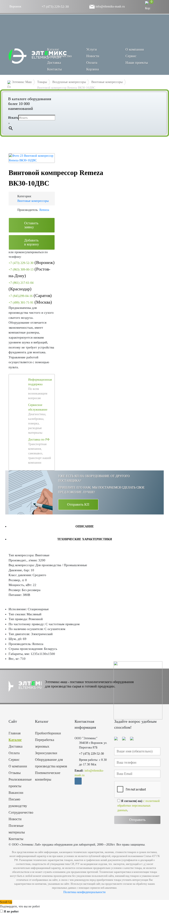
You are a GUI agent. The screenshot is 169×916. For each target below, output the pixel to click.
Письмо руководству (18, 802)
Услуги (91, 49)
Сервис (130, 56)
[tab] (84, 526)
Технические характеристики (84, 539)
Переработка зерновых (44, 743)
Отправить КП (78, 504)
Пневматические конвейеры (47, 776)
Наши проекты (136, 63)
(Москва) (30, 302)
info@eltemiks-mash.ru (110, 6)
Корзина (92, 69)
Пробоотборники (48, 733)
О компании (134, 49)
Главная (14, 733)
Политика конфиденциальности (84, 892)
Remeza (44, 210)
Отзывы (15, 773)
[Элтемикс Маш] (38, 56)
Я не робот (11, 911)
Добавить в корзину (31, 242)
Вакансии (16, 792)
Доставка (54, 63)
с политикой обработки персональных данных (138, 805)
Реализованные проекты (18, 783)
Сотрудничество (59, 56)
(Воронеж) (32, 262)
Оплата (91, 63)
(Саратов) (30, 295)
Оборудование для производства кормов (51, 763)
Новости (92, 56)
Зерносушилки (46, 753)
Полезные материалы (17, 829)
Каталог (15, 740)
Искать (13, 117)
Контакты (54, 69)
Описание (84, 526)
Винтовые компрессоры (33, 201)
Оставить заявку (31, 225)
